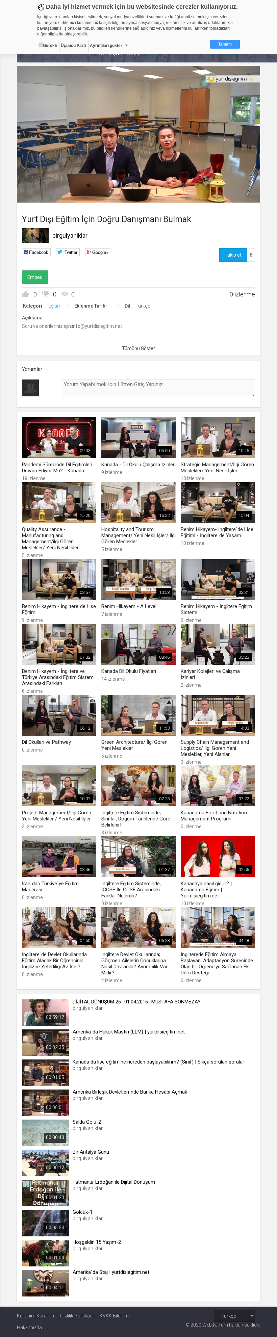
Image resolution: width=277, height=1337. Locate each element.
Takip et (233, 255)
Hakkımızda (29, 1327)
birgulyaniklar (69, 235)
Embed (35, 277)
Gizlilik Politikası (77, 1315)
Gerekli (50, 45)
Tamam (225, 44)
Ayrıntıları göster (106, 45)
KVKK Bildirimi (115, 1315)
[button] (39, 194)
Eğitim (54, 306)
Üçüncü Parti (73, 45)
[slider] (138, 184)
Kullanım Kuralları (35, 1315)
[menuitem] (221, 195)
